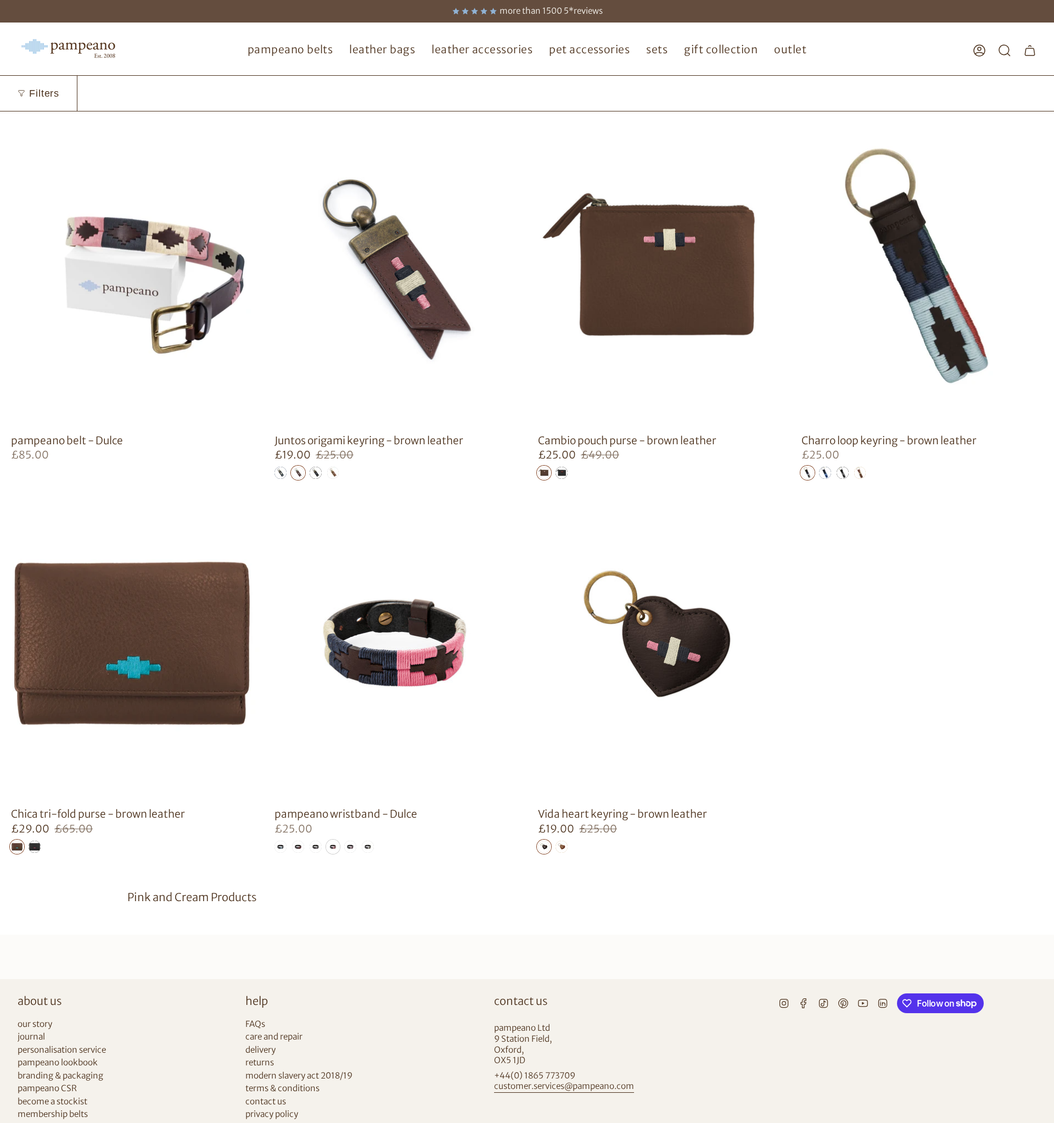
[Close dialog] (727, 427)
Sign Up (420, 619)
